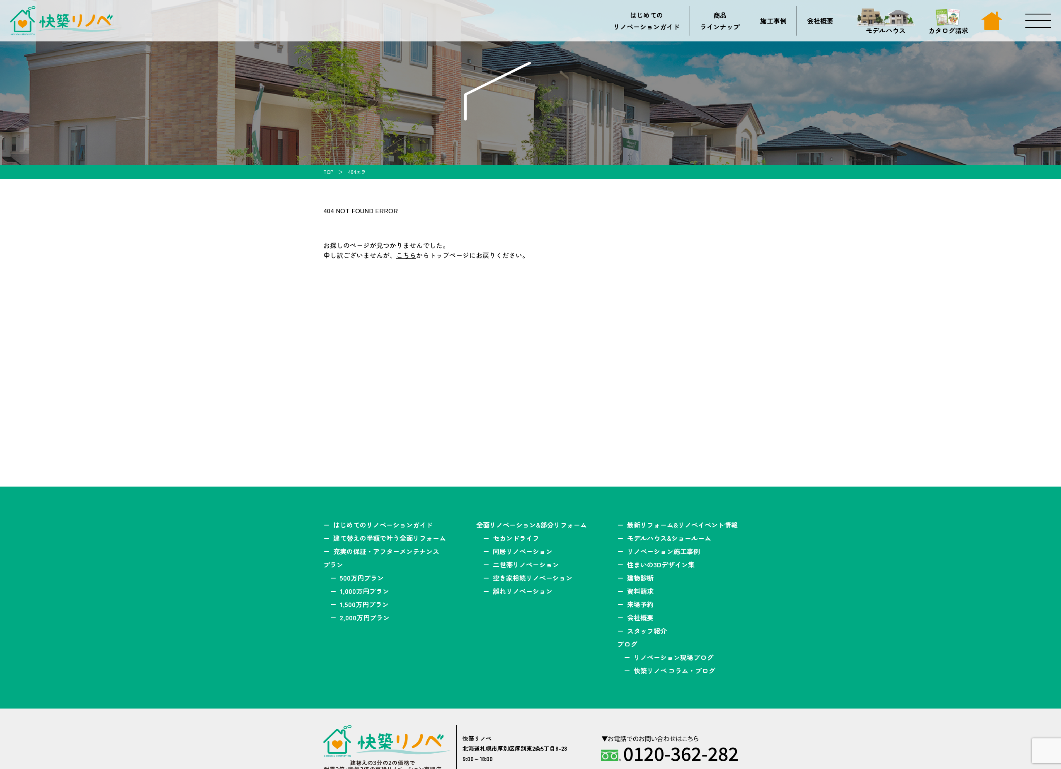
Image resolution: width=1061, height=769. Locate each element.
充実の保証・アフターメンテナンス (386, 551)
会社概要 (820, 21)
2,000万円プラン (365, 617)
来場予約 (640, 604)
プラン (333, 564)
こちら (406, 255)
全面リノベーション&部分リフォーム (531, 525)
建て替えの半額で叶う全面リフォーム (389, 538)
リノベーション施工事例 (663, 551)
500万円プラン (362, 578)
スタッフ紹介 (647, 631)
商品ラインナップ (720, 20)
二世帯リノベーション (526, 564)
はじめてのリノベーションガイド (646, 20)
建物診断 (640, 578)
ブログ (627, 644)
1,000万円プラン (364, 591)
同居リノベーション (522, 551)
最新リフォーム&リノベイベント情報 (682, 525)
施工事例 (773, 21)
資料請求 (640, 591)
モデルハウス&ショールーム (669, 538)
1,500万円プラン (364, 604)
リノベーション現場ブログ (673, 657)
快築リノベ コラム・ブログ (674, 670)
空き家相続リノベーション (532, 578)
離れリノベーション (522, 591)
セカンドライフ (516, 538)
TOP (328, 171)
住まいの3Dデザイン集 (661, 564)
